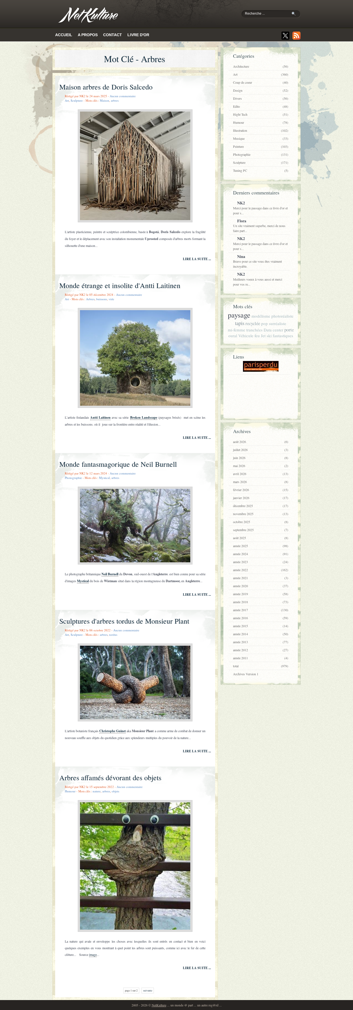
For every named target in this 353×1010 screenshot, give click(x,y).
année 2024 (260, 554)
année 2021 (260, 578)
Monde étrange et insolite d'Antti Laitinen (119, 285)
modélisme (261, 316)
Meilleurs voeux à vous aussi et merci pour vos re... (257, 278)
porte (289, 329)
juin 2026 (260, 457)
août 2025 (260, 538)
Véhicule (245, 335)
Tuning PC (260, 170)
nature (97, 791)
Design (260, 90)
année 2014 (260, 634)
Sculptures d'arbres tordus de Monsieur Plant (124, 621)
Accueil (63, 35)
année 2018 (260, 602)
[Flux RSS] (296, 35)
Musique (260, 138)
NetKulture (159, 1005)
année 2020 (260, 586)
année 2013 (260, 642)
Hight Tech (260, 114)
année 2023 (260, 562)
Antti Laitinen (100, 417)
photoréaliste (282, 316)
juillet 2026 (260, 449)
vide (111, 299)
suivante (147, 990)
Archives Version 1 (245, 674)
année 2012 (260, 650)
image (93, 954)
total (260, 666)
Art (67, 100)
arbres (115, 100)
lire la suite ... (197, 259)
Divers (260, 98)
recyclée (252, 323)
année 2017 (260, 610)
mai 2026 (260, 465)
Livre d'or (138, 35)
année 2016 (260, 618)
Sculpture (77, 100)
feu (257, 335)
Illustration (260, 130)
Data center (273, 330)
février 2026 (260, 489)
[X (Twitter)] (285, 35)
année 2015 (260, 626)
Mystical (104, 478)
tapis (239, 323)
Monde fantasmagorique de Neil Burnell (118, 464)
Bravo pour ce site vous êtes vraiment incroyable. (257, 261)
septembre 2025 (260, 530)
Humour (70, 791)
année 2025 (260, 546)
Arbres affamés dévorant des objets (110, 777)
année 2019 (260, 594)
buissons (101, 299)
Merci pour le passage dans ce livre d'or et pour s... (260, 207)
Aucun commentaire (123, 96)
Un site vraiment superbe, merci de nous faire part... (259, 225)
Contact (112, 35)
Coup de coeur (260, 82)
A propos (88, 35)
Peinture (260, 146)
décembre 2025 (260, 505)
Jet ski (266, 335)
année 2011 (260, 658)
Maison (104, 100)
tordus (113, 634)
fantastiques (283, 335)
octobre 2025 (260, 521)
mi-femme (236, 330)
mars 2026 (260, 481)
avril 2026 (260, 473)
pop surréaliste (273, 323)
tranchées (254, 330)
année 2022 (260, 570)
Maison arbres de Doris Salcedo (106, 86)
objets (115, 791)
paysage (239, 315)
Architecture (260, 66)
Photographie (73, 478)
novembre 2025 (260, 513)
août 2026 (260, 441)
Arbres (90, 299)
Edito (260, 106)
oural (232, 335)
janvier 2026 (260, 497)
